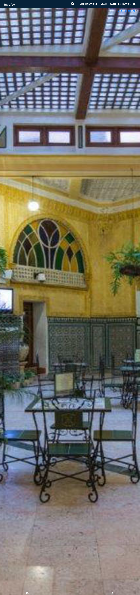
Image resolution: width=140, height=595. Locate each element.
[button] (89, 4)
